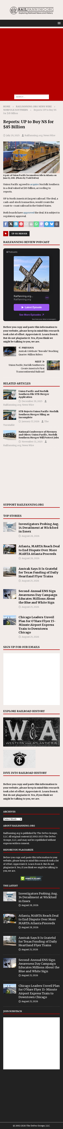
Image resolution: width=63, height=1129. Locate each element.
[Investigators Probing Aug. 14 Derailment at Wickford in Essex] (9, 527)
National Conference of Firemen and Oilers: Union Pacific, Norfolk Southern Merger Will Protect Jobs (39, 434)
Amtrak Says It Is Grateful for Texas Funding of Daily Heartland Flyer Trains (38, 572)
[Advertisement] (31, 59)
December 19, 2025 (32, 401)
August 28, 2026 (30, 536)
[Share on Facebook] (5, 224)
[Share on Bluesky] (51, 224)
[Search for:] (31, 96)
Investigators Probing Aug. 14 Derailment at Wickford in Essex (39, 527)
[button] (58, 23)
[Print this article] (31, 224)
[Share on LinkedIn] (16, 224)
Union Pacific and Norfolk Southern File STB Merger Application (34, 394)
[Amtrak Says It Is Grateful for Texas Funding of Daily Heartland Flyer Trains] (9, 572)
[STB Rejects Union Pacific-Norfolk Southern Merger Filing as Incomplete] (9, 415)
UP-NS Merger (19, 233)
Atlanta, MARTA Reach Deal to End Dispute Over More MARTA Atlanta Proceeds (39, 550)
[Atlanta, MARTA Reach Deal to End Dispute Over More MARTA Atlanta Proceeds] (9, 549)
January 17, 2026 (30, 421)
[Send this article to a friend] (26, 224)
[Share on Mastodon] (41, 224)
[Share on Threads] (56, 224)
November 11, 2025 (32, 441)
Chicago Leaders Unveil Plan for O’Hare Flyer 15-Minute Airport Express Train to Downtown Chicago (37, 624)
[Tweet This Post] (11, 224)
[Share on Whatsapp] (36, 224)
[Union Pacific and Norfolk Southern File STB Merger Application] (9, 394)
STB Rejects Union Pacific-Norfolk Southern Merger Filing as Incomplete (38, 414)
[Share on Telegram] (46, 224)
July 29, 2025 (13, 135)
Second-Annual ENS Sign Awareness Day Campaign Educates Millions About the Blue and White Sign (38, 596)
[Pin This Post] (21, 224)
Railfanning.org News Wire (34, 106)
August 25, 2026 (30, 580)
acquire (34, 184)
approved (28, 212)
